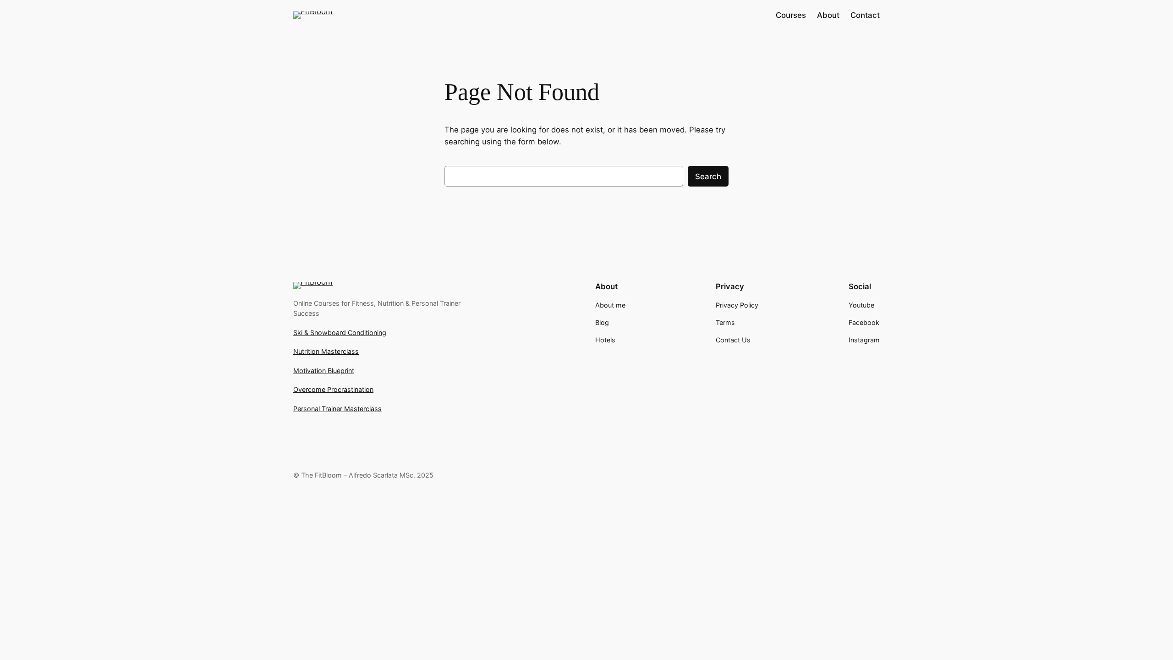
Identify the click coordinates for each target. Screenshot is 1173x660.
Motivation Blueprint (323, 370)
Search (708, 176)
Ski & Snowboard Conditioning (339, 332)
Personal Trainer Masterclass (337, 408)
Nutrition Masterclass (326, 351)
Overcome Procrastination (333, 389)
